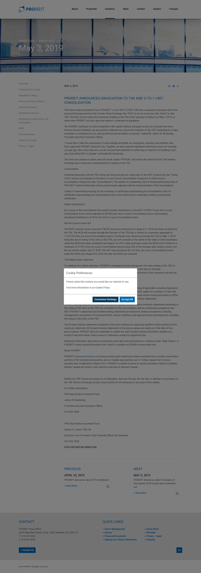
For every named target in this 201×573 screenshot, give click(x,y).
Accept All (127, 299)
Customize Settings (105, 299)
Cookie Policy (102, 287)
